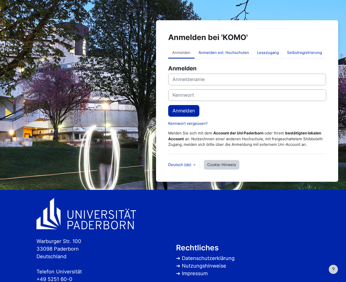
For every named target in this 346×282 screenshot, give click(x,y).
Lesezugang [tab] (268, 52)
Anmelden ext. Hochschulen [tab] (224, 52)
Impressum (195, 273)
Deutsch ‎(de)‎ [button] (180, 164)
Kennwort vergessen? (188, 123)
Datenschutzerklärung (208, 258)
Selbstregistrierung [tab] (304, 52)
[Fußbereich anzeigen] (333, 269)
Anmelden (183, 111)
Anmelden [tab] (181, 52)
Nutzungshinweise (204, 266)
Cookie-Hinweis (221, 164)
